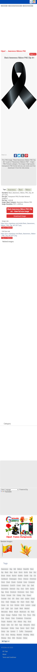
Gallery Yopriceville (15, 6)
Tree (2, 635)
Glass (17, 599)
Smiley (12, 628)
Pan (24, 615)
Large (33, 605)
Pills (33, 615)
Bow (30, 572)
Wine (9, 638)
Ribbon (28, 190)
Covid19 (12, 585)
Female (9, 595)
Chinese (25, 579)
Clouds (13, 582)
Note (32, 612)
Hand (7, 602)
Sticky (3, 631)
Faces (3, 595)
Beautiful (26, 569)
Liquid (16, 608)
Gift (13, 599)
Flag (24, 595)
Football (3, 599)
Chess (20, 579)
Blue (11, 572)
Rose (29, 622)
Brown (8, 576)
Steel (32, 628)
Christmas (33, 579)
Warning (12, 635)
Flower (29, 595)
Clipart (3, 51)
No (29, 612)
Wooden (19, 638)
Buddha (20, 576)
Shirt (16, 625)
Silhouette (27, 625)
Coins (25, 582)
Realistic (9, 622)
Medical (26, 608)
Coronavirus (4, 585)
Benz (31, 569)
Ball (15, 569)
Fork (9, 599)
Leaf (2, 608)
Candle (26, 576)
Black (21, 190)
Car (35, 576)
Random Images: (7, 541)
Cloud (8, 582)
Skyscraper (4, 628)
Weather (19, 635)
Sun (8, 631)
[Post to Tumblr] (22, 155)
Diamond (12, 589)
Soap (17, 628)
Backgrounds (27, 6)
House (3, 605)
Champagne (12, 579)
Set (12, 625)
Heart (22, 602)
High (32, 602)
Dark (32, 585)
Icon (11, 605)
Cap (31, 576)
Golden (27, 599)
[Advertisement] (18, 27)
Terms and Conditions (9, 657)
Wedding (26, 635)
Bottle (26, 572)
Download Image (20, 216)
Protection (27, 618)
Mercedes (4, 612)
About (4, 654)
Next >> (33, 54)
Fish (14, 595)
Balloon (19, 569)
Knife (22, 605)
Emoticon (13, 592)
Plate (13, 618)
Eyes (27, 592)
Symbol (13, 631)
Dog (18, 589)
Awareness (12, 190)
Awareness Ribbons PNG (17, 51)
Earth (27, 589)
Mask (21, 608)
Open (2, 615)
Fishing (19, 595)
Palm (20, 615)
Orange (8, 615)
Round (3, 625)
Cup (28, 585)
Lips (11, 608)
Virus (7, 635)
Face (31, 592)
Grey (2, 602)
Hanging (12, 602)
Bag (11, 569)
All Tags (5, 651)
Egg (2, 592)
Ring (25, 622)
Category (6, 423)
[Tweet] (19, 155)
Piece (29, 615)
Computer (32, 582)
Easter (32, 589)
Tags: (4, 563)
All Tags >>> (5, 641)
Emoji (7, 592)
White (32, 635)
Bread (3, 576)
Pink (2, 618)
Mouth (16, 612)
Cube (23, 585)
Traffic (21, 631)
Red (15, 622)
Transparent (28, 631)
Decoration (4, 589)
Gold (22, 599)
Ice (8, 605)
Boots (20, 572)
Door (22, 589)
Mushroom (23, 612)
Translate (8, 492)
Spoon (22, 628)
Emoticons (21, 592)
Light (7, 608)
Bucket (14, 576)
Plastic (8, 618)
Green (33, 599)
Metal (11, 612)
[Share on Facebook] (15, 155)
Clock (3, 582)
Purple (3, 622)
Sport (27, 628)
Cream (19, 585)
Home (4, 6)
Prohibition (19, 618)
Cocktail (19, 582)
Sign (20, 625)
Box (35, 572)
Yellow (25, 638)
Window (3, 638)
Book (15, 572)
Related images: (8, 241)
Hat (18, 602)
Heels (27, 602)
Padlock (14, 615)
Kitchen (17, 605)
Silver (33, 625)
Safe (8, 625)
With (13, 638)
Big (2, 572)
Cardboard (4, 579)
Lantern (28, 605)
